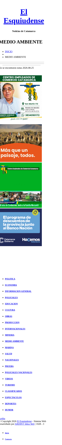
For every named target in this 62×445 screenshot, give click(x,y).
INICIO (8, 51)
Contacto (8, 439)
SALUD (8, 354)
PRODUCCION (12, 322)
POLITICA (10, 279)
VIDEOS (9, 379)
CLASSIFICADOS (13, 391)
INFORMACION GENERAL (18, 291)
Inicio (7, 433)
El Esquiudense (24, 421)
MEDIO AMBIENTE (14, 341)
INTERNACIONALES (15, 329)
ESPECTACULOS (13, 397)
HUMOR (9, 410)
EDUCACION (11, 304)
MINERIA (9, 335)
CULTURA (10, 310)
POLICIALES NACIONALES (18, 372)
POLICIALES (11, 298)
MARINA (9, 347)
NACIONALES (12, 360)
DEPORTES (10, 404)
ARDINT (24, 424)
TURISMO (10, 385)
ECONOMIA (11, 285)
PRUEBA (9, 366)
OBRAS (8, 316)
